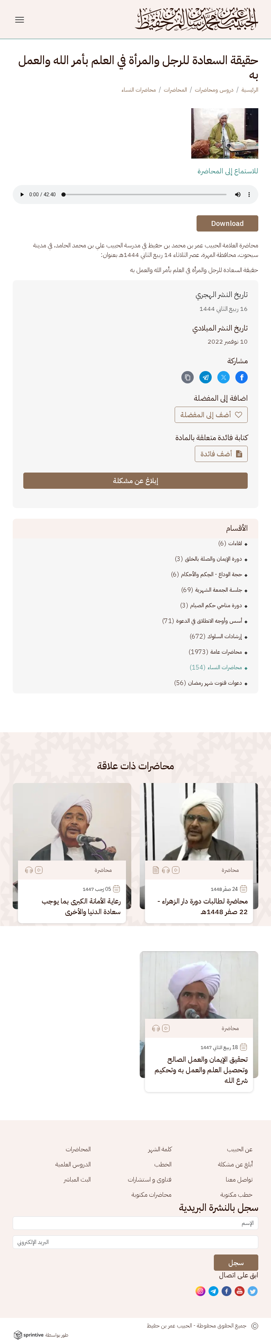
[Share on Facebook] (241, 377)
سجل (236, 1262)
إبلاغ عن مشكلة (135, 480)
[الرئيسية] (196, 19)
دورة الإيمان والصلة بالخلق (213, 559)
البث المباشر (77, 1179)
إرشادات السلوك (224, 636)
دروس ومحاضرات (214, 90)
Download (227, 223)
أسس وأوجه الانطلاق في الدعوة (209, 621)
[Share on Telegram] (205, 377)
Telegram (214, 1291)
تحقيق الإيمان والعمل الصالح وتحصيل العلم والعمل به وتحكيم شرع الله (201, 1070)
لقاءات (235, 543)
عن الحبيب (240, 1149)
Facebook (227, 1291)
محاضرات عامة (226, 652)
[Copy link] (187, 377)
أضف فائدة (217, 454)
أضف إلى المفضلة (206, 414)
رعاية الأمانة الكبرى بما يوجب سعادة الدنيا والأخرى (81, 906)
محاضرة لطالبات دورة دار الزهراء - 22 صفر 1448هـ (202, 906)
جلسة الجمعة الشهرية (218, 590)
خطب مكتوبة (237, 1194)
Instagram (200, 1291)
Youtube (240, 1291)
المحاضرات (175, 90)
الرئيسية (249, 90)
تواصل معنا (239, 1179)
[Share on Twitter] (223, 377)
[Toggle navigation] (21, 19)
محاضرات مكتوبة (151, 1194)
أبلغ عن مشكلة (235, 1164)
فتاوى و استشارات (149, 1179)
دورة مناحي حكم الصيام (216, 605)
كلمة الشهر (159, 1149)
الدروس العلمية (73, 1164)
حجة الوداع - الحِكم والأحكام (211, 574)
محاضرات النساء (138, 90)
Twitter (253, 1291)
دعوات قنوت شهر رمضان (215, 683)
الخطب (162, 1164)
